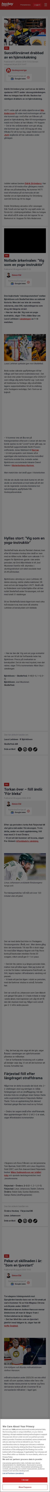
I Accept (25, 1480)
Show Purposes (25, 1487)
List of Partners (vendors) (13, 1473)
